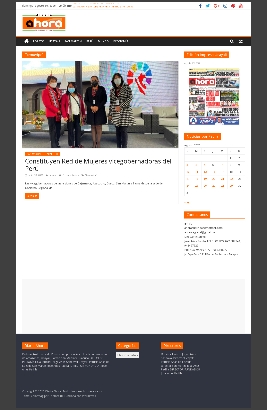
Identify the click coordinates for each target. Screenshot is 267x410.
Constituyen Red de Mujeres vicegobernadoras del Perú (98, 165)
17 (188, 179)
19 (205, 179)
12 (205, 171)
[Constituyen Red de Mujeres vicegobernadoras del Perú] (100, 63)
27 (213, 185)
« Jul (186, 202)
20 (213, 179)
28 (222, 185)
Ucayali (54, 41)
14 (222, 171)
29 (231, 185)
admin (53, 175)
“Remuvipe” (91, 175)
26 (205, 185)
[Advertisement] (133, 306)
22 (231, 179)
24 (188, 185)
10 (188, 171)
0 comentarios (70, 175)
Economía (120, 41)
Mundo (103, 41)
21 (222, 179)
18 (196, 179)
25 (196, 185)
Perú (89, 41)
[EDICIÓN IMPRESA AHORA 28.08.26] (214, 124)
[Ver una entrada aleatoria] (240, 41)
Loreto (38, 41)
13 (213, 171)
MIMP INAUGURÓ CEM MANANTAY (96, 5)
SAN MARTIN (73, 41)
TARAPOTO (51, 154)
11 (196, 171)
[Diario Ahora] (26, 41)
